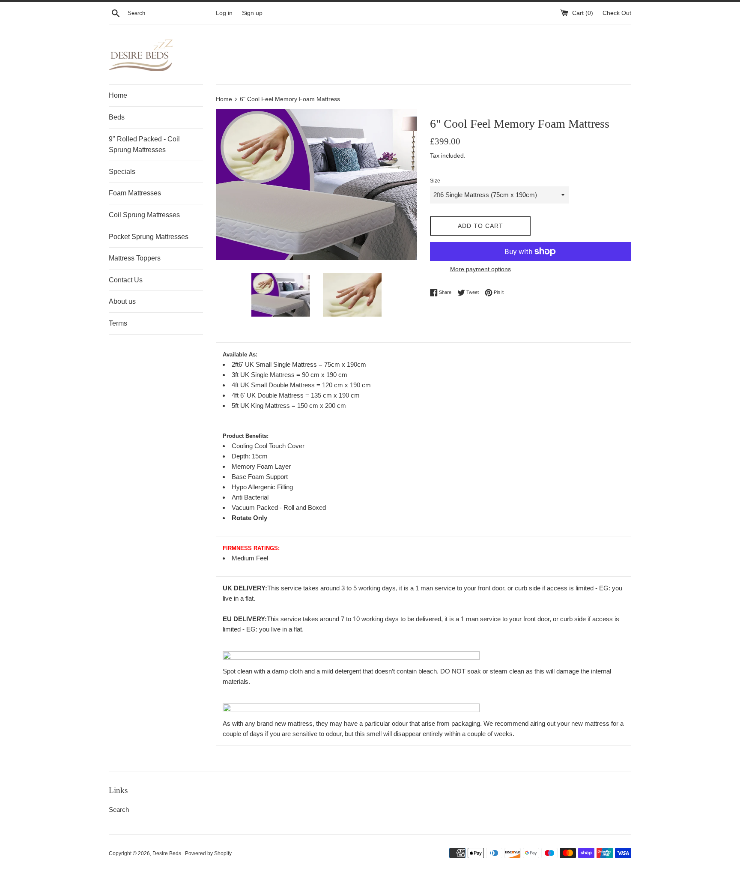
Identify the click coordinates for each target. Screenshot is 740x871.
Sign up (252, 13)
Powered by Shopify (208, 853)
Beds (117, 117)
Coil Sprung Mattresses (144, 214)
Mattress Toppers (135, 258)
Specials (122, 171)
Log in (224, 13)
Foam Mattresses (135, 193)
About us (122, 301)
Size (435, 181)
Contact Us (126, 280)
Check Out (617, 13)
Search (119, 809)
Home (118, 95)
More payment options (480, 269)
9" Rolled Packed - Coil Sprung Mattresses (144, 144)
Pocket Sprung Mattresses (148, 236)
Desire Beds (167, 853)
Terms (118, 323)
